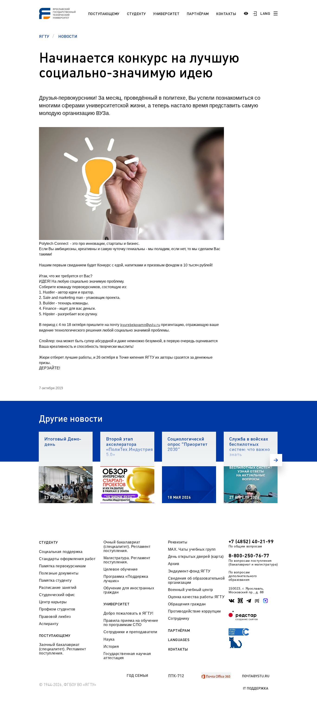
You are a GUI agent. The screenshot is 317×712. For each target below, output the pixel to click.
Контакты (226, 13)
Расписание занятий (58, 588)
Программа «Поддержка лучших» (126, 579)
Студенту (136, 13)
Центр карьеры (53, 602)
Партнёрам (198, 13)
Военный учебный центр (190, 590)
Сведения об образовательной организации (196, 580)
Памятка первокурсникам (62, 566)
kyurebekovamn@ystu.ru (140, 324)
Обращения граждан (187, 604)
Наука (109, 639)
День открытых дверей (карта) (196, 557)
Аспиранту (48, 624)
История (111, 646)
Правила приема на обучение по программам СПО (131, 623)
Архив (173, 564)
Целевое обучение (121, 569)
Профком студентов (57, 609)
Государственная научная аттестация (127, 656)
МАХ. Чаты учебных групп (192, 549)
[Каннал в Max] (265, 600)
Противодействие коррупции (194, 611)
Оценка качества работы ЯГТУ (196, 597)
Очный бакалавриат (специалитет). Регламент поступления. (127, 546)
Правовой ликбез (55, 617)
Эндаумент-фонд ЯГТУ (189, 571)
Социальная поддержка (61, 552)
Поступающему (104, 13)
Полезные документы (59, 573)
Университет (166, 13)
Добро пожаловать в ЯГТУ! (128, 613)
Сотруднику (178, 618)
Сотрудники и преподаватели (130, 632)
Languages (179, 640)
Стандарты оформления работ (67, 559)
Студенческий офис (57, 595)
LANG (265, 13)
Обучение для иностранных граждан (129, 590)
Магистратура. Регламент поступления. (127, 560)
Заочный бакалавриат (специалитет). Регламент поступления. (62, 649)
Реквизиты (178, 542)
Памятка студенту (55, 580)
